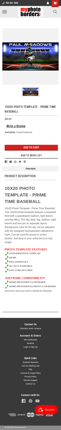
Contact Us (30, 384)
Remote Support (30, 380)
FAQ (30, 369)
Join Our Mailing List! (30, 366)
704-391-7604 (11, 3)
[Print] (15, 161)
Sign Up (34, 347)
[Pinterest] (24, 161)
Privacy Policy (30, 377)
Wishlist (30, 343)
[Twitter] (20, 161)
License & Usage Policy (30, 373)
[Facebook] (6, 161)
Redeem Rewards (30, 362)
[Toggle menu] (4, 12)
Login (26, 347)
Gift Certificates (30, 340)
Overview (31, 168)
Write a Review (15, 126)
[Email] (10, 161)
